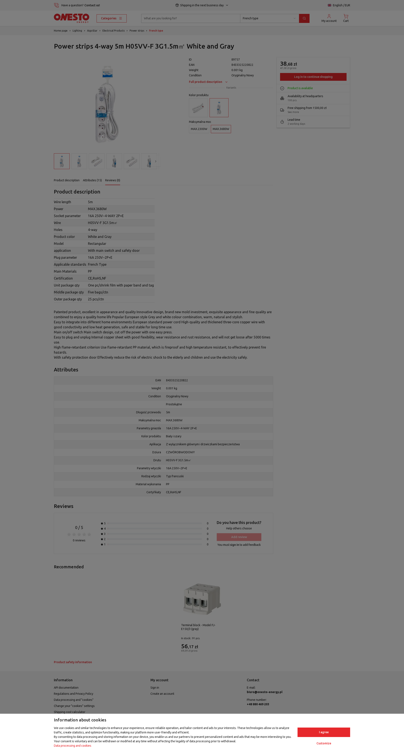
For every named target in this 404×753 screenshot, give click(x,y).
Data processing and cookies (72, 745)
